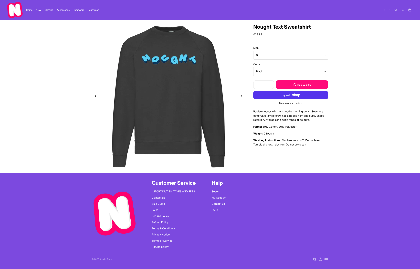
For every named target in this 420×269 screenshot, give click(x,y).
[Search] (395, 10)
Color (256, 64)
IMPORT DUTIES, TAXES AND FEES (173, 191)
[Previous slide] (95, 96)
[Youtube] (326, 259)
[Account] (402, 10)
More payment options (290, 103)
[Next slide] (241, 96)
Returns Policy (160, 216)
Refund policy (160, 246)
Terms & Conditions (164, 228)
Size (256, 47)
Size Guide (158, 203)
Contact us (158, 197)
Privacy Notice (161, 234)
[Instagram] (320, 259)
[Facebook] (315, 259)
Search (216, 191)
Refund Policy (160, 222)
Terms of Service (162, 240)
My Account (219, 197)
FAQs (155, 210)
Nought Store (105, 259)
